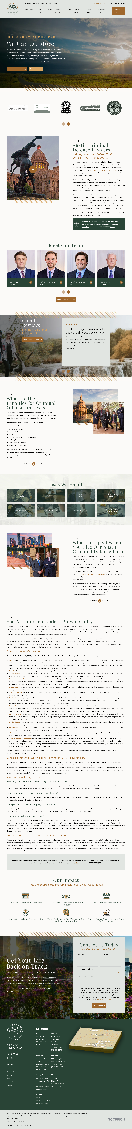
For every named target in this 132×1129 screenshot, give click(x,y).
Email (102, 962)
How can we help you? (85, 976)
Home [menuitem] (26, 11)
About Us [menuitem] (32, 11)
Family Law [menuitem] (40, 11)
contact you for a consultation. (93, 574)
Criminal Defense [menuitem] (57, 11)
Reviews (36, 3)
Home (9, 1068)
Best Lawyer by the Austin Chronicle (103, 170)
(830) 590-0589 (57, 1067)
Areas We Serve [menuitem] (101, 11)
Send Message (99, 1005)
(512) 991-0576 (15, 1048)
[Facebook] (8, 1058)
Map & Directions (42, 1042)
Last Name (104, 955)
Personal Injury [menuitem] (88, 11)
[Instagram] (12, 1058)
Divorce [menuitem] (50, 11)
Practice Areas (12, 1072)
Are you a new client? (85, 969)
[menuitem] (9, 1125)
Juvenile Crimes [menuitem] (76, 11)
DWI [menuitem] (69, 11)
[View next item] (68, 124)
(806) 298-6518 (42, 1069)
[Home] (12, 9)
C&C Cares (27, 3)
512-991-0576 (118, 4)
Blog (42, 3)
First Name (81, 955)
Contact (10, 1085)
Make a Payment (52, 3)
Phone (79, 962)
